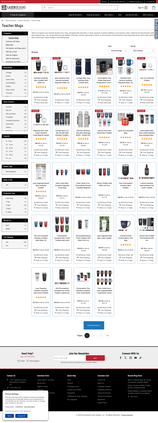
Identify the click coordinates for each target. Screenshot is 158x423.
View (109, 46)
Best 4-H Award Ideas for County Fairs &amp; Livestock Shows (139, 381)
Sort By (132, 46)
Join (95, 358)
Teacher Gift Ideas (24, 20)
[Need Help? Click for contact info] (156, 28)
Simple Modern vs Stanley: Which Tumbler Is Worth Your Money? (140, 392)
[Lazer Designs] (14, 7)
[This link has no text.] (107, 335)
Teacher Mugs (35, 20)
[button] (18, 15)
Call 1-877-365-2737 (27, 357)
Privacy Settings (127, 415)
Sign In (141, 7)
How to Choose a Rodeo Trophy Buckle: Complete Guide (139, 386)
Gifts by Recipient (10, 20)
